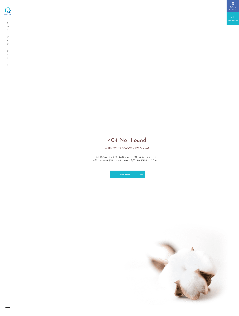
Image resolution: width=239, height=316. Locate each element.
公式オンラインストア (233, 8)
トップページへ (127, 174)
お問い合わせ (233, 20)
